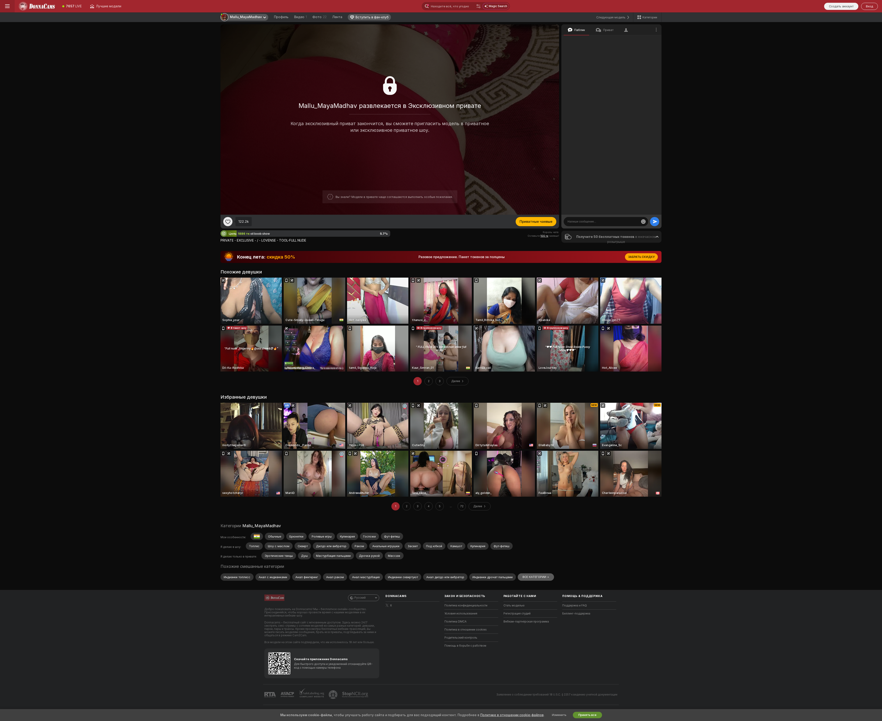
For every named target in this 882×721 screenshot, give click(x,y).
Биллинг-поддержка (576, 613)
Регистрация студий (517, 613)
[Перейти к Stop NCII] (355, 694)
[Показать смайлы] (643, 221)
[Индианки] (257, 536)
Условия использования (460, 613)
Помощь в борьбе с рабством (465, 645)
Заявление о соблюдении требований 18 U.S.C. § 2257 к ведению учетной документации (556, 694)
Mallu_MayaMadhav (261, 525)
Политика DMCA (455, 621)
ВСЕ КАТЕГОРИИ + (536, 577)
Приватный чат (640, 40)
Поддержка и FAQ (574, 605)
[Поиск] (478, 6)
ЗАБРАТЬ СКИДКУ (641, 257)
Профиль (281, 17)
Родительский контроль (460, 637)
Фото (319, 17)
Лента (337, 17)
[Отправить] (654, 221)
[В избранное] (227, 221)
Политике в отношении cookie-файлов (512, 715)
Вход (869, 6)
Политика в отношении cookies (465, 629)
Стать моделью (514, 605)
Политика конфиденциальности (465, 605)
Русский (360, 597)
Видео (300, 17)
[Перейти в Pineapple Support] (333, 694)
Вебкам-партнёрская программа (526, 621)
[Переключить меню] (7, 6)
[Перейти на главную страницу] (36, 6)
